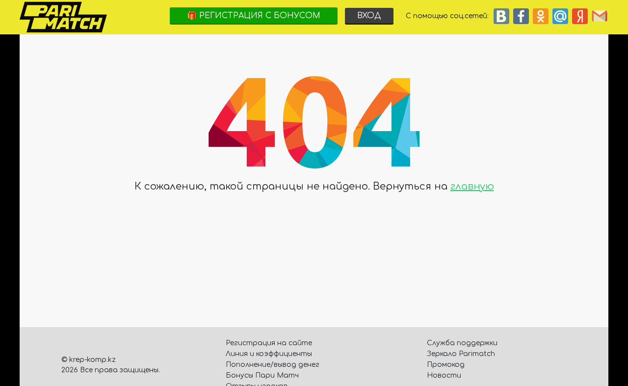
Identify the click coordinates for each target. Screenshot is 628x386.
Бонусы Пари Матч (262, 375)
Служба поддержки (462, 343)
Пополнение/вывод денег (272, 364)
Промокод (446, 364)
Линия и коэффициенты (269, 354)
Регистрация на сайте (269, 343)
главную (472, 186)
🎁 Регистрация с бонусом (253, 15)
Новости (444, 375)
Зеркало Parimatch (461, 354)
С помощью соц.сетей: (449, 16)
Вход (369, 15)
